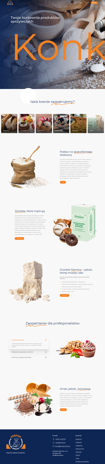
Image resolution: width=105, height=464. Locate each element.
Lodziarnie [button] (79, 445)
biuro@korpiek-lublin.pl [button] (62, 446)
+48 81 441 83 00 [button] (60, 439)
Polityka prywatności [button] (82, 461)
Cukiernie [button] (79, 442)
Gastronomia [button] (80, 449)
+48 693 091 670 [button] (60, 442)
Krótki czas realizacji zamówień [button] (21, 357)
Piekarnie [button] (79, 439)
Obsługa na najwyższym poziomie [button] (22, 352)
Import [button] (78, 455)
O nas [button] (77, 458)
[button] (63, 182)
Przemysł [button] (78, 452)
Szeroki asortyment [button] (18, 340)
